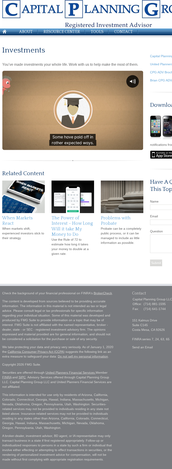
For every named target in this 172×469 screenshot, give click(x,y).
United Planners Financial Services (70, 372)
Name (154, 201)
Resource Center (61, 32)
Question (156, 231)
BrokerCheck (103, 293)
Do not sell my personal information (83, 356)
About (26, 32)
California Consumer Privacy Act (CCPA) (36, 351)
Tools (97, 32)
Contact (123, 32)
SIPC (22, 377)
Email (154, 216)
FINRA (6, 377)
